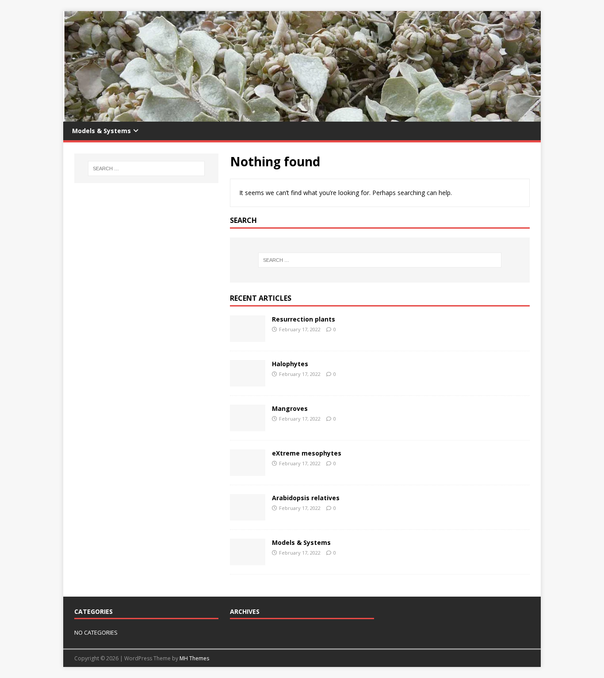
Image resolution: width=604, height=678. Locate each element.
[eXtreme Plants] (302, 116)
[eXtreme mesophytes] (247, 470)
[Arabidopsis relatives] (247, 515)
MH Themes (194, 658)
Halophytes (290, 364)
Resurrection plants (303, 319)
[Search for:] (380, 260)
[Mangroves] (247, 425)
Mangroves (290, 408)
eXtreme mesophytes (306, 453)
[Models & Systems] (247, 559)
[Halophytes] (247, 381)
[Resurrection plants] (247, 336)
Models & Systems (101, 130)
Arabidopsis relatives (306, 498)
